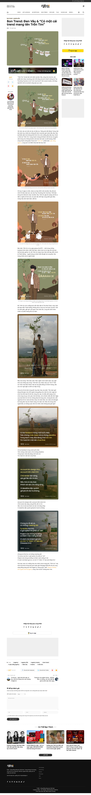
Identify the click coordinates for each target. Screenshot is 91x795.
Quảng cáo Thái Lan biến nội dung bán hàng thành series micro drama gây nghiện (54, 747)
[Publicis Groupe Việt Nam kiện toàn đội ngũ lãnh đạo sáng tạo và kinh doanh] (16, 737)
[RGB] (45, 6)
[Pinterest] (75, 1)
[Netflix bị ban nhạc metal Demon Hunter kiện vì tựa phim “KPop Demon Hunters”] (79, 63)
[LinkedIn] (79, 1)
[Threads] (83, 1)
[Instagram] (77, 1)
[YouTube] (80, 1)
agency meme (36, 662)
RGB (8, 28)
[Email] (12, 86)
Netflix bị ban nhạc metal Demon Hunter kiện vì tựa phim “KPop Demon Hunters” (79, 71)
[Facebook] (72, 1)
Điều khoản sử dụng (50, 791)
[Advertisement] (32, 647)
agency (16, 662)
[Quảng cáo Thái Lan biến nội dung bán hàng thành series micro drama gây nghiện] (55, 737)
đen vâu (25, 664)
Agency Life (25, 662)
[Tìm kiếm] (83, 12)
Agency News (11, 742)
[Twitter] (74, 1)
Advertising (31, 742)
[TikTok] (82, 1)
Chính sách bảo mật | (41, 791)
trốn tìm (40, 664)
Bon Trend (9, 18)
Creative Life (16, 18)
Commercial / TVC (52, 742)
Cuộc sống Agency (14, 664)
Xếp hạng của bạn (11, 694)
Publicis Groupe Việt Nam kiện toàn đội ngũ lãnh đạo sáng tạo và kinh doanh (16, 747)
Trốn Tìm (40, 141)
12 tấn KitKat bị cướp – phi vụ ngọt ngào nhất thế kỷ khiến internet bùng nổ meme (35, 747)
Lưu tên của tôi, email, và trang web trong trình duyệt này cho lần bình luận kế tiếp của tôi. (28, 715)
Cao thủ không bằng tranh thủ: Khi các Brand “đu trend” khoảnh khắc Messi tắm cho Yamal (10, 105)
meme (33, 664)
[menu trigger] (8, 12)
